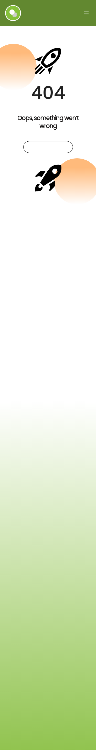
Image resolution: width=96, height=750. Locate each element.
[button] (86, 13)
